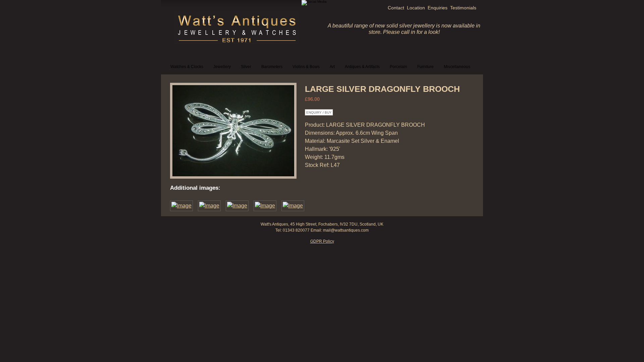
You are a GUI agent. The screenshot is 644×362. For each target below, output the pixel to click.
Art (332, 66)
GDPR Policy (322, 241)
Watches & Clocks (186, 66)
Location (416, 7)
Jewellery (222, 66)
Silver (246, 66)
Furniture (425, 66)
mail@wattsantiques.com (346, 230)
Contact (396, 7)
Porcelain (398, 66)
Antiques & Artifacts (362, 66)
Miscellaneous (457, 66)
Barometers (271, 66)
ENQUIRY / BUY (319, 112)
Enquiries (437, 7)
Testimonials (463, 7)
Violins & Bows (306, 66)
